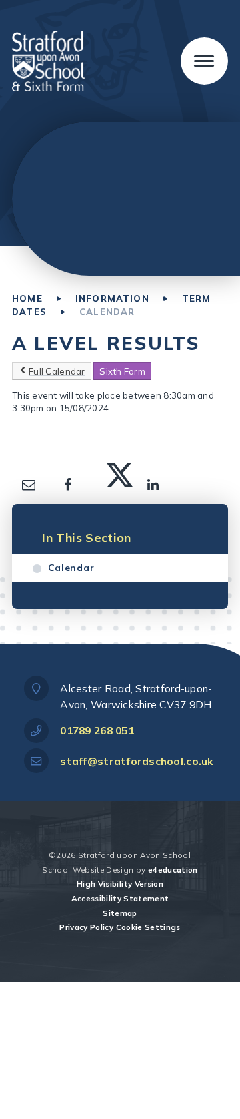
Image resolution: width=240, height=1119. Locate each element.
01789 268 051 (96, 730)
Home (27, 298)
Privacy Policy (86, 927)
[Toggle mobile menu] (204, 61)
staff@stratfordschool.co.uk (136, 761)
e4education (173, 870)
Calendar (107, 311)
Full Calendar (57, 371)
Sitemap (120, 913)
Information (112, 298)
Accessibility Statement (120, 898)
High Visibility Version (120, 884)
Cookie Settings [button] (148, 927)
